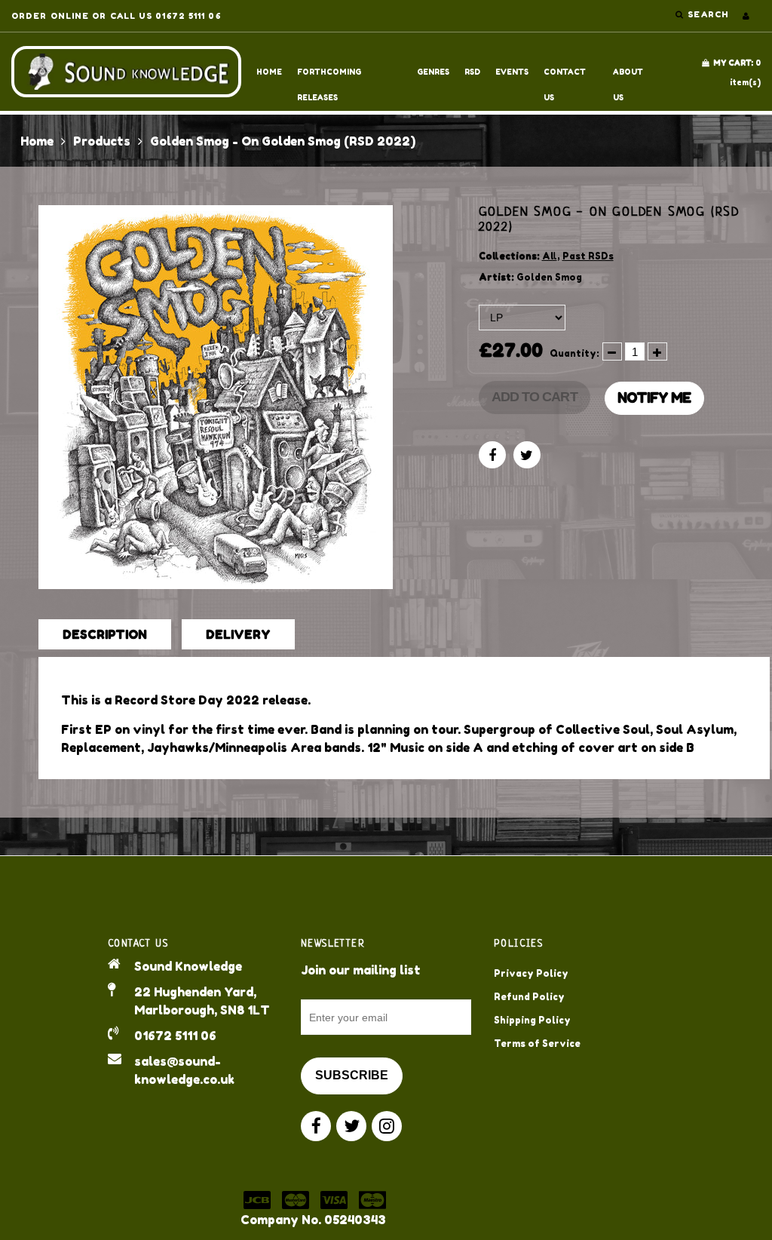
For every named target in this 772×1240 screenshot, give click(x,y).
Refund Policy (529, 996)
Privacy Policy (531, 973)
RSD (472, 71)
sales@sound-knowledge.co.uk (184, 1070)
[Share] (492, 454)
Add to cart (534, 396)
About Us (628, 75)
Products (101, 141)
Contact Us (565, 75)
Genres (433, 71)
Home (269, 71)
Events (511, 71)
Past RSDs (588, 256)
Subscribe (351, 1075)
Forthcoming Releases (329, 75)
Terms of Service (537, 1043)
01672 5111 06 (175, 1035)
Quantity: (574, 353)
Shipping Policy (532, 1020)
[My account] (746, 16)
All (549, 256)
